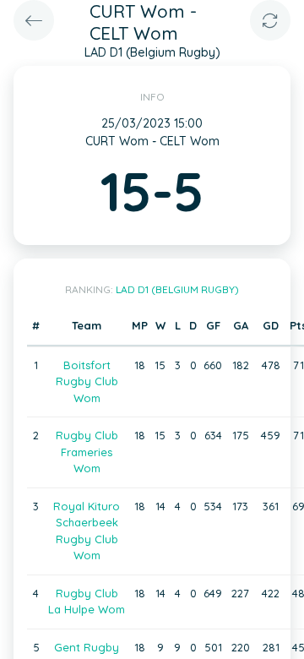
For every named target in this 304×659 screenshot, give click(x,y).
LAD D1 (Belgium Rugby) (177, 289)
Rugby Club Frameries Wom (87, 451)
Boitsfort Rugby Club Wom (87, 381)
